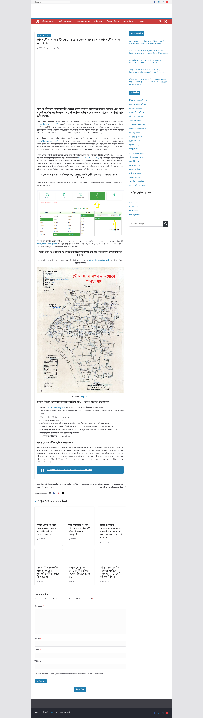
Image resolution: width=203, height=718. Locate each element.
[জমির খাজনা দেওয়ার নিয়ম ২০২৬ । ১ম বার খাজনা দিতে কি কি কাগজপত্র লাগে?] (49, 508)
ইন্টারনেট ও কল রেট (83, 21)
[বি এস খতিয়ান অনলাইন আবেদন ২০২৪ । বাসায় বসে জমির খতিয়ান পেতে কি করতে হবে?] (49, 550)
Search (165, 224)
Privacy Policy (134, 215)
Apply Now (84, 397)
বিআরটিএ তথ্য (134, 161)
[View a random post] (165, 21)
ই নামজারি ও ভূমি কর (136, 112)
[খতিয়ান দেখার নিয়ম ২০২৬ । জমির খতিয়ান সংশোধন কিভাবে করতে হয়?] (80, 550)
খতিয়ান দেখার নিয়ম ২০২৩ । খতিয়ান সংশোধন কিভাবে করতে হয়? (69, 470)
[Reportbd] (37, 21)
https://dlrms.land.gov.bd (47, 244)
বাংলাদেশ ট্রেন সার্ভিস (136, 157)
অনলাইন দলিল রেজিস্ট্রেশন (138, 104)
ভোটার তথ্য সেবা (135, 177)
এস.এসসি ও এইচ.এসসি (137, 125)
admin (51, 48)
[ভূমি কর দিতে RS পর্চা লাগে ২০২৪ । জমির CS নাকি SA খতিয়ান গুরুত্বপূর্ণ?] (80, 508)
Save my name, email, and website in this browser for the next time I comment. (70, 674)
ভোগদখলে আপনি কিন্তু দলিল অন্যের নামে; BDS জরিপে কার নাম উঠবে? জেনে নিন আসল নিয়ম (102, 486)
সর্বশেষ (142, 21)
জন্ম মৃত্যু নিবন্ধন (128, 21)
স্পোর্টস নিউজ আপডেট (137, 186)
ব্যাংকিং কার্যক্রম (98, 21)
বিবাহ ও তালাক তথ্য (136, 165)
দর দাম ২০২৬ (134, 145)
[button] (54, 21)
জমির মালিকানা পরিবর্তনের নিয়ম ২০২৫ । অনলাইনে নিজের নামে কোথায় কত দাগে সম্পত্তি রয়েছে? (111, 531)
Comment (39, 606)
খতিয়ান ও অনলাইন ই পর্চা (44, 35)
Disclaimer (133, 211)
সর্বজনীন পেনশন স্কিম (136, 181)
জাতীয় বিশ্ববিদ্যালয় (65, 21)
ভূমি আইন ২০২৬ (47, 21)
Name (38, 638)
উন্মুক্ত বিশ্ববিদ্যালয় (135, 121)
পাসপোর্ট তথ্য (133, 149)
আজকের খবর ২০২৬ (136, 108)
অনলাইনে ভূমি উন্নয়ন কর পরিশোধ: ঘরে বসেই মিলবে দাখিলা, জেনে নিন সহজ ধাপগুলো (58, 486)
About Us (133, 203)
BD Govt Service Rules (138, 100)
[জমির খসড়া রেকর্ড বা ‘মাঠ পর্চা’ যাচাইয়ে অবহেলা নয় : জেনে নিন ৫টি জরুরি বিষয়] (112, 550)
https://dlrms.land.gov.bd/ (47, 124)
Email (38, 650)
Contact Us (133, 207)
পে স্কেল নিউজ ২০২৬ (136, 153)
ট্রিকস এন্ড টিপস (112, 21)
